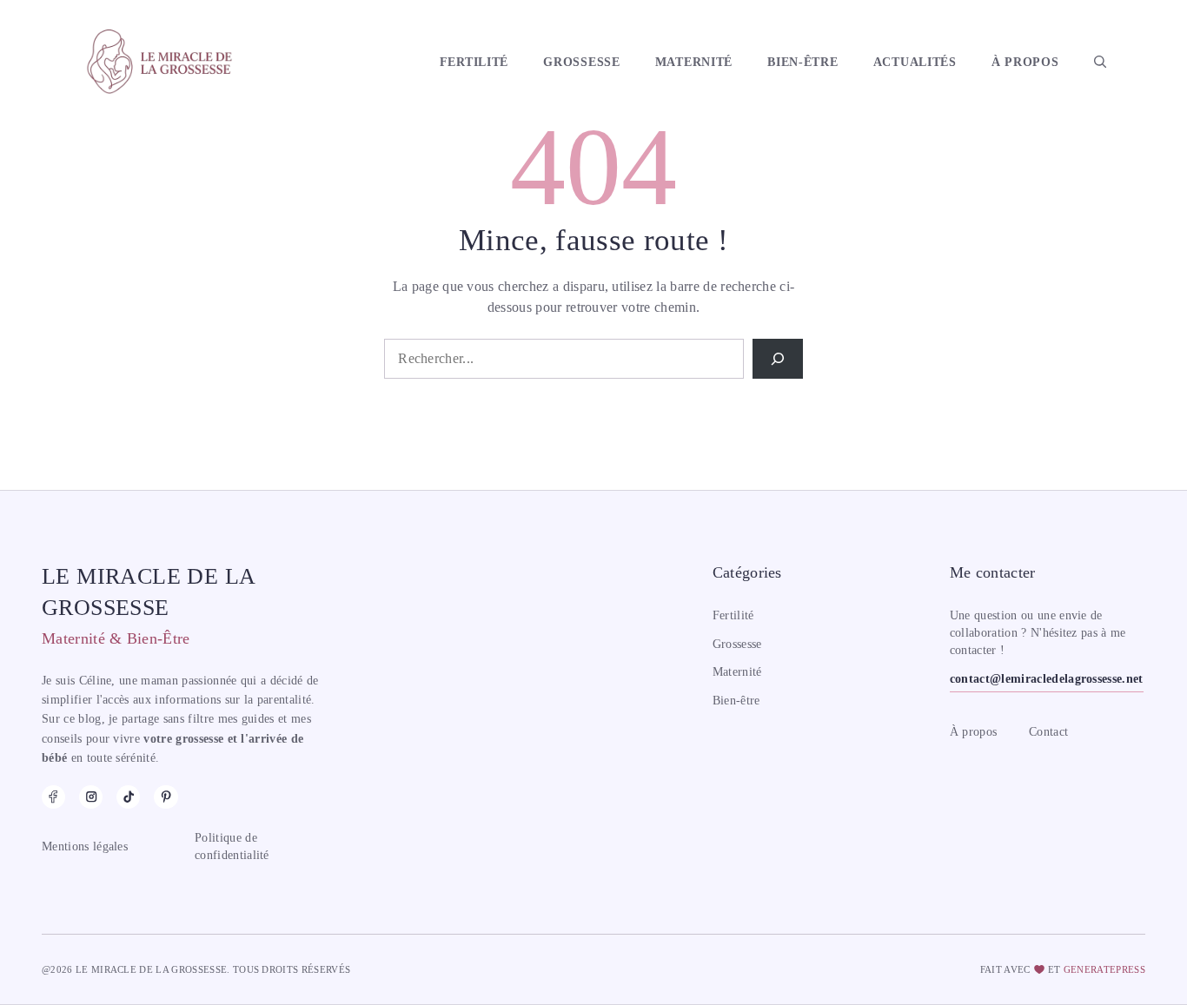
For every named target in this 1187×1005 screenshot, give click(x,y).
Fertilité (474, 62)
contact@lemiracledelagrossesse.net (1047, 678)
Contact (1048, 731)
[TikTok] (128, 797)
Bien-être (802, 62)
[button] (1100, 62)
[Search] (778, 359)
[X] (165, 797)
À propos (1025, 62)
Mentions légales (85, 846)
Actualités (915, 62)
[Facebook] (53, 797)
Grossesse (581, 62)
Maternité (694, 62)
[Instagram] (91, 797)
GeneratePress (1104, 969)
